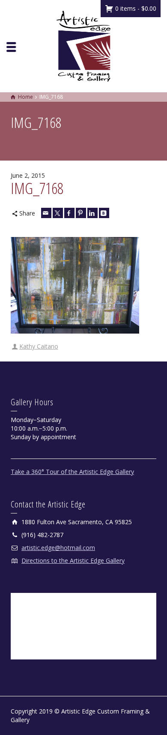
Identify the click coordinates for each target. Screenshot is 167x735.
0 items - (134, 8)
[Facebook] (69, 213)
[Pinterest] (81, 213)
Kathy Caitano (38, 346)
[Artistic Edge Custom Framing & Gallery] (83, 45)
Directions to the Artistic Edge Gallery (73, 560)
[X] (58, 213)
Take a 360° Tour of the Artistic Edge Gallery (72, 472)
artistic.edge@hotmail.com (58, 548)
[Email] (46, 213)
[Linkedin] (92, 213)
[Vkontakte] (104, 213)
